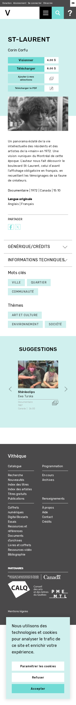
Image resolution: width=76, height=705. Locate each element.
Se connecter (35, 3)
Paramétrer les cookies (38, 666)
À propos (48, 507)
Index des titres (18, 484)
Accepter (38, 689)
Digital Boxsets (18, 517)
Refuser (38, 677)
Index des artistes (20, 489)
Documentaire (18, 190)
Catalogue (15, 466)
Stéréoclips (26, 392)
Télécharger (30, 68)
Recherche (15, 475)
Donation (7, 3)
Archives (48, 480)
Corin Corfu (18, 50)
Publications (16, 498)
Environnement (25, 324)
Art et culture (25, 315)
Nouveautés (16, 480)
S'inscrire (48, 3)
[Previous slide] (10, 389)
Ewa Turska (25, 396)
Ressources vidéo (20, 550)
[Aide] (70, 13)
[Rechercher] (58, 13)
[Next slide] (66, 389)
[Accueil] (20, 13)
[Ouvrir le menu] (46, 13)
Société (55, 324)
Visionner (31, 60)
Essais (12, 521)
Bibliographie (17, 554)
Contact (47, 517)
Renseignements (53, 498)
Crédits (47, 521)
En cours (48, 475)
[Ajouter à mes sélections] (55, 403)
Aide (45, 512)
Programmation (52, 466)
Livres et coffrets (19, 545)
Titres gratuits (17, 494)
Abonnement (19, 3)
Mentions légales (18, 611)
